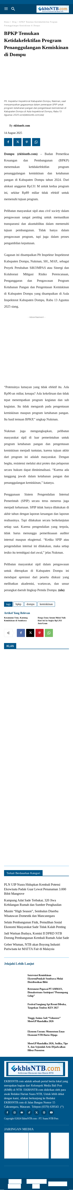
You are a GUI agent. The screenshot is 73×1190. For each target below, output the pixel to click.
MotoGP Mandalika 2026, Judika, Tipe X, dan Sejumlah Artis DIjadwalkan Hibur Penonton (48, 1047)
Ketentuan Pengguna (14, 1184)
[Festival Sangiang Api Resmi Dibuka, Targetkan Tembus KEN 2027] (14, 1006)
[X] (17, 142)
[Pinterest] (27, 142)
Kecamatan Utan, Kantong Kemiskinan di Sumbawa (16, 619)
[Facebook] (8, 142)
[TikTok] (29, 1112)
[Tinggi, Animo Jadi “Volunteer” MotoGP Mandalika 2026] (14, 1020)
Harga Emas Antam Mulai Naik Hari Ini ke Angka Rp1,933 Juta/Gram (52, 620)
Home (6, 22)
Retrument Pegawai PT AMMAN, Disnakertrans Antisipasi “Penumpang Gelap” (48, 992)
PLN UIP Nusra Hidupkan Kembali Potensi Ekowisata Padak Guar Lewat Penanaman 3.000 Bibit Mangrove (35, 889)
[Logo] (52, 9)
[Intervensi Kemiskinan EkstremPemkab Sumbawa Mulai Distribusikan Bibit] (14, 979)
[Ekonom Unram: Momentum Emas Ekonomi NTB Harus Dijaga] (14, 1033)
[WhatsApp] (36, 142)
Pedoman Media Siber (38, 1184)
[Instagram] (14, 1112)
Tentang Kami (57, 1183)
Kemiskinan (46, 604)
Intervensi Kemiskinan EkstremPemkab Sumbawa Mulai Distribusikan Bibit (45, 979)
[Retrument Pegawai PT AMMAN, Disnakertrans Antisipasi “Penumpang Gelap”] (14, 992)
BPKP (18, 604)
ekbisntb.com (22, 125)
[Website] (44, 1112)
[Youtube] (51, 1112)
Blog (14, 22)
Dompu (30, 604)
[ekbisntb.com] (6, 126)
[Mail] (22, 1112)
